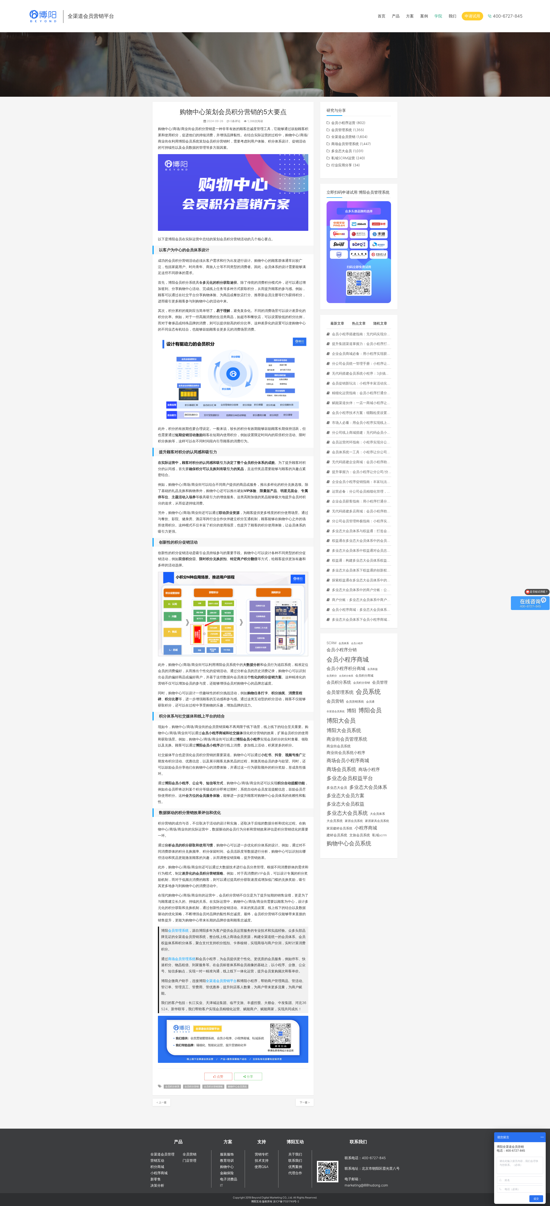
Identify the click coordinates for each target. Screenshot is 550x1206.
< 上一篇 (161, 1102)
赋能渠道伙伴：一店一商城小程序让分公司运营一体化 (361, 403)
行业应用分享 (341, 165)
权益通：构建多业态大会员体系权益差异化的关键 (361, 560)
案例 (424, 16)
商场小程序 (369, 769)
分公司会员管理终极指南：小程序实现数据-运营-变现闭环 (361, 521)
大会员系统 (335, 821)
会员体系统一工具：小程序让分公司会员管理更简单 (361, 452)
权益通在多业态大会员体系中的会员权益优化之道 (361, 540)
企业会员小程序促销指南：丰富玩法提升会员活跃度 (361, 482)
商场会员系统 (341, 769)
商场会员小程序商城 (348, 760)
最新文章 (337, 323)
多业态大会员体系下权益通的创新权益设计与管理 (361, 570)
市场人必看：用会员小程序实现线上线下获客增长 (361, 422)
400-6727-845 (507, 16)
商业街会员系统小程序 (346, 752)
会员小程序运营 (343, 123)
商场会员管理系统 (182, 959)
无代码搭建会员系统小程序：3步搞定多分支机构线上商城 (361, 373)
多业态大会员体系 (368, 787)
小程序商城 (365, 828)
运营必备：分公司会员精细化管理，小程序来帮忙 (361, 491)
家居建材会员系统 (339, 828)
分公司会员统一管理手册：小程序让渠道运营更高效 (361, 363)
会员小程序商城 (348, 659)
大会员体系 (377, 813)
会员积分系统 (339, 682)
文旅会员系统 (359, 835)
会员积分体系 (172, 1086)
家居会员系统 (354, 821)
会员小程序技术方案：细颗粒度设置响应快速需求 (361, 413)
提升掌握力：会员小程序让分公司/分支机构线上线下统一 (361, 472)
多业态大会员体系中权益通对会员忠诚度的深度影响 (361, 550)
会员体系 (344, 643)
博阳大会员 (341, 720)
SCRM (331, 643)
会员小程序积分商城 (346, 668)
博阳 (351, 710)
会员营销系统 (355, 701)
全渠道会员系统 (336, 711)
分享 (249, 1077)
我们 (452, 16)
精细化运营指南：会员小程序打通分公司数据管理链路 (361, 393)
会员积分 (332, 675)
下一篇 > (305, 1102)
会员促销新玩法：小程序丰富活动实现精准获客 (361, 383)
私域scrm (379, 835)
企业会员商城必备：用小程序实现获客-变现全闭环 (361, 353)
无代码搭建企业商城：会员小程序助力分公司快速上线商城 (361, 462)
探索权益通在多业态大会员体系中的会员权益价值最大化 (361, 580)
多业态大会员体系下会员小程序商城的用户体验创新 (361, 619)
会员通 (370, 701)
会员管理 (380, 682)
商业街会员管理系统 (347, 739)
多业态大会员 (341, 151)
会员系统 (368, 691)
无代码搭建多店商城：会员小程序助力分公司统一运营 (361, 511)
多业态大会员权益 (345, 804)
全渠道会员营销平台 (221, 981)
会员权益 (372, 669)
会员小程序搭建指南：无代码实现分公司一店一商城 (361, 334)
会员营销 (335, 701)
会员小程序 (357, 643)
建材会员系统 (337, 835)
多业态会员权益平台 (350, 778)
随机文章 (380, 323)
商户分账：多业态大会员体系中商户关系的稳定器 (361, 600)
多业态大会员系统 (347, 813)
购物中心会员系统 (237, 1086)
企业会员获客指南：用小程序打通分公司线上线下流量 (361, 501)
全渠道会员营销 (343, 137)
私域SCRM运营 (343, 158)
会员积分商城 (364, 675)
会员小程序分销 (342, 649)
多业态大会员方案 (345, 795)
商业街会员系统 (339, 746)
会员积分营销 (192, 1086)
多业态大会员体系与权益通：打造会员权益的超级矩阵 (361, 531)
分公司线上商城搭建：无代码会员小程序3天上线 (361, 432)
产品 (396, 16)
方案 (410, 16)
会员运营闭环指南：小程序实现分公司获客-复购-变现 (361, 442)
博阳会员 (370, 710)
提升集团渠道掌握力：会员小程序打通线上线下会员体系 (361, 344)
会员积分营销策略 (213, 1086)
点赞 (219, 1077)
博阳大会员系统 (344, 730)
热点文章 (359, 323)
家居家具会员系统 (377, 821)
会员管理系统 (178, 930)
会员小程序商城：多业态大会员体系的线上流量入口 (361, 609)
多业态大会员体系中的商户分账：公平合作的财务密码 (361, 590)
